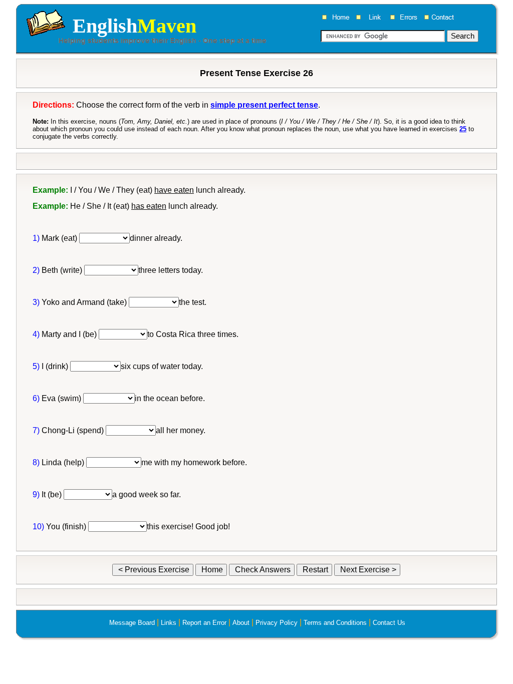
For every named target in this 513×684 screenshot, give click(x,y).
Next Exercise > (367, 569)
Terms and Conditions (335, 622)
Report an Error (204, 622)
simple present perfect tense (264, 105)
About (240, 622)
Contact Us (389, 622)
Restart (314, 569)
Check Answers (262, 569)
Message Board (132, 622)
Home (211, 569)
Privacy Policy (276, 622)
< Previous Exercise (152, 569)
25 (462, 129)
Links (168, 622)
